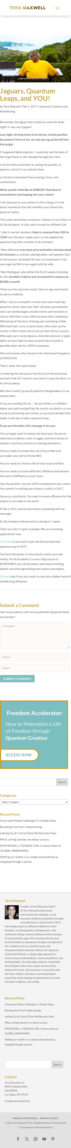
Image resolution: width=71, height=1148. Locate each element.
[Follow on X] (26, 1139)
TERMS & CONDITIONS (24, 1118)
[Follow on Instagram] (35, 1139)
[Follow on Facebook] (18, 1139)
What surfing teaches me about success (24, 839)
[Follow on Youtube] (44, 1139)
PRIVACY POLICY (49, 1118)
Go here (5, 576)
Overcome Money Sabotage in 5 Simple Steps (28, 820)
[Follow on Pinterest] (53, 1139)
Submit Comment (17, 678)
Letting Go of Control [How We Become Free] (28, 833)
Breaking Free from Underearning (21, 827)
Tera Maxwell (12, 106)
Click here (6, 541)
